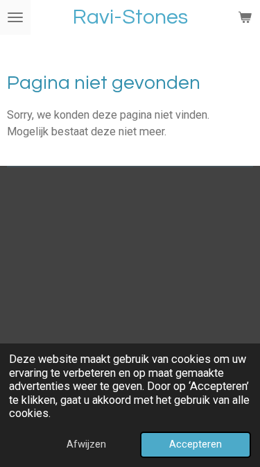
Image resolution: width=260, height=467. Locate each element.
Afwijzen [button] (86, 444)
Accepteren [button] (195, 444)
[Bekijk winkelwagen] (244, 17)
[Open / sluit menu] (15, 17)
